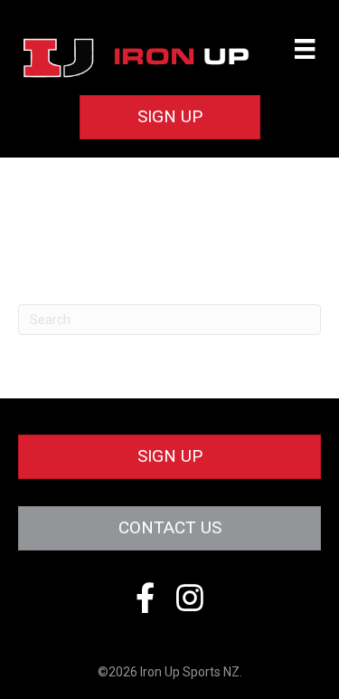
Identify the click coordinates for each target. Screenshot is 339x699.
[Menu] (305, 49)
